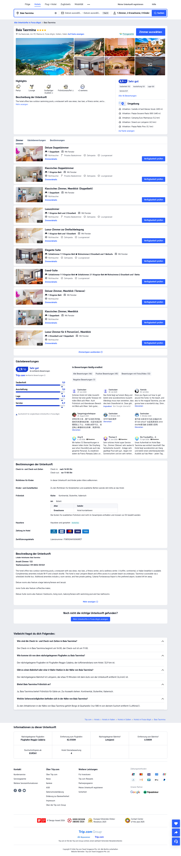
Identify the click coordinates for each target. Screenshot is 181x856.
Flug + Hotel (50, 4)
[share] (176, 832)
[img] (45, 56)
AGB (48, 788)
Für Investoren (84, 774)
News (48, 779)
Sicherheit (83, 792)
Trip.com (88, 719)
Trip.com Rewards (86, 779)
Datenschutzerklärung (55, 792)
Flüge (27, 4)
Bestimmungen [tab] (57, 140)
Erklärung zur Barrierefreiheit (57, 796)
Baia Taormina (26, 30)
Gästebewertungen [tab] (36, 140)
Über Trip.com (51, 774)
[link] (130, 4)
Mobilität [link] (79, 4)
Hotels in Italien (108, 719)
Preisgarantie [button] (128, 34)
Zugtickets (65, 4)
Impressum (50, 801)
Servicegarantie (20, 779)
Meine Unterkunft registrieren (91, 788)
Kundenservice (19, 774)
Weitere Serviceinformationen (26, 783)
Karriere (49, 783)
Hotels (37, 4)
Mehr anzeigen (22, 104)
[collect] (176, 823)
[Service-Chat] (176, 841)
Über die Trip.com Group (56, 805)
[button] (88, 4)
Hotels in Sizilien (124, 719)
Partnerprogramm (86, 783)
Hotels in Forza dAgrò (142, 719)
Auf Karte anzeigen (126, 131)
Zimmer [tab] (19, 140)
